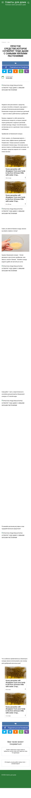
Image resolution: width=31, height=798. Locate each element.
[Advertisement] (15, 21)
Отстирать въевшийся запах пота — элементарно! (15, 762)
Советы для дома (15, 2)
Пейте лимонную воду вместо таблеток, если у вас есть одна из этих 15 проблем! (15, 751)
